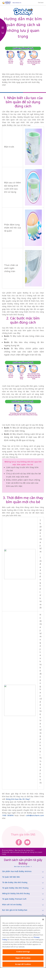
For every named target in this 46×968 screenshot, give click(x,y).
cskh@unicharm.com (35, 815)
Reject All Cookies (23, 958)
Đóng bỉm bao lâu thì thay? (18, 799)
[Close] (43, 919)
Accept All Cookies (23, 964)
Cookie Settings (23, 951)
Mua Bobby (2, 33)
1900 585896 (8, 815)
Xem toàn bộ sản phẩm (22, 866)
